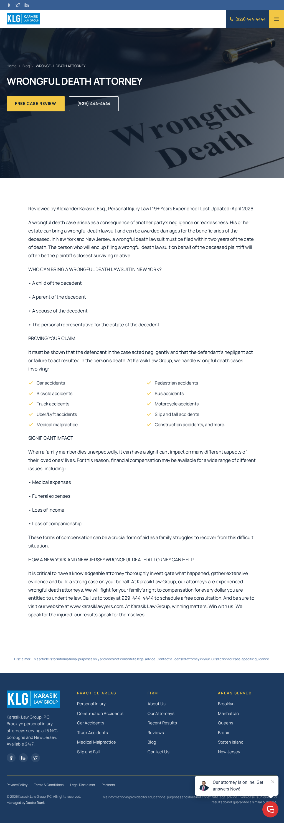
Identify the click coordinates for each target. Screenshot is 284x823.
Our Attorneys (161, 713)
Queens (225, 723)
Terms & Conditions (49, 784)
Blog (26, 65)
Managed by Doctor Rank (26, 802)
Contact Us (158, 752)
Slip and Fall (88, 752)
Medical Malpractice (96, 742)
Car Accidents (90, 723)
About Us (157, 704)
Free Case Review (35, 103)
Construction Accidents (100, 713)
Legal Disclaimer (82, 784)
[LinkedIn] (26, 5)
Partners (108, 784)
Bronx (223, 733)
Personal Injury (91, 704)
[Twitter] (35, 757)
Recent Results (162, 723)
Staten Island (231, 742)
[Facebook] (9, 5)
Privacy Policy (17, 784)
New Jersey (229, 752)
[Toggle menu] (276, 19)
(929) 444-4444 (250, 19)
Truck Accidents (92, 733)
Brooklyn (226, 704)
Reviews (156, 733)
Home (12, 65)
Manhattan (228, 713)
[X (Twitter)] (18, 5)
